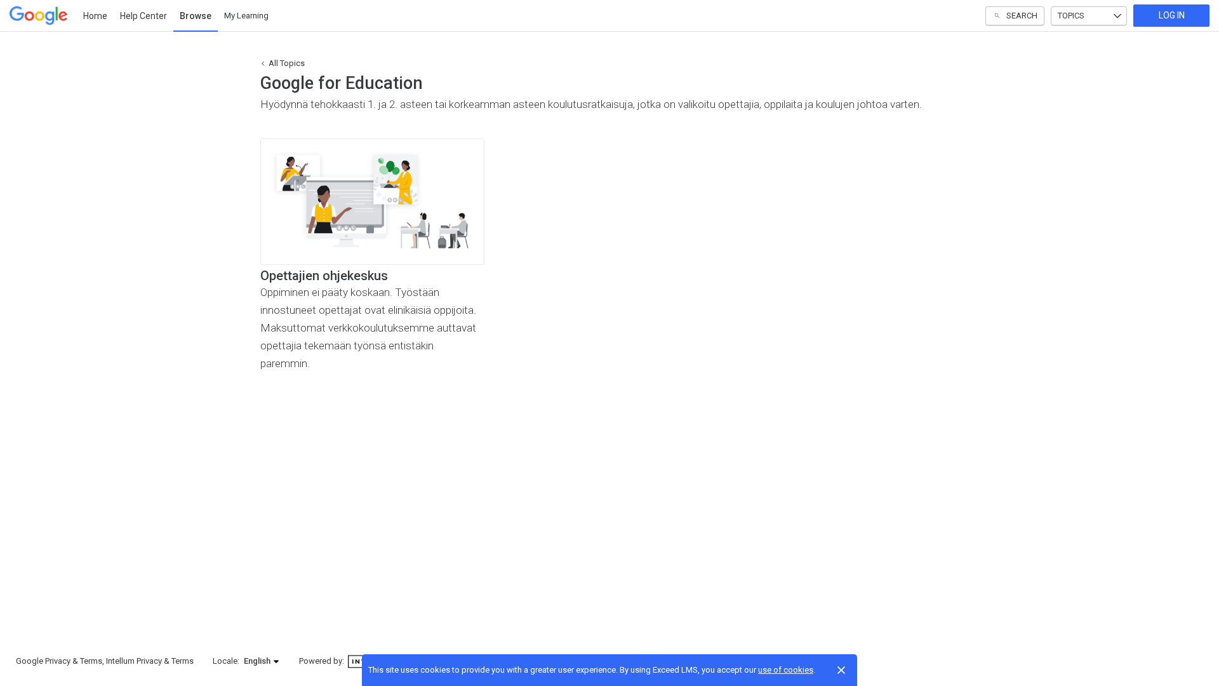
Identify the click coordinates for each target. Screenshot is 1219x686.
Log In (1172, 15)
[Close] (841, 670)
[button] (262, 661)
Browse (195, 16)
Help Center (143, 16)
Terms (91, 661)
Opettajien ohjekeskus (324, 275)
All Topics (287, 63)
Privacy (57, 661)
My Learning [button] (246, 15)
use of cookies (785, 670)
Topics (1071, 15)
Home (95, 16)
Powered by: (322, 661)
